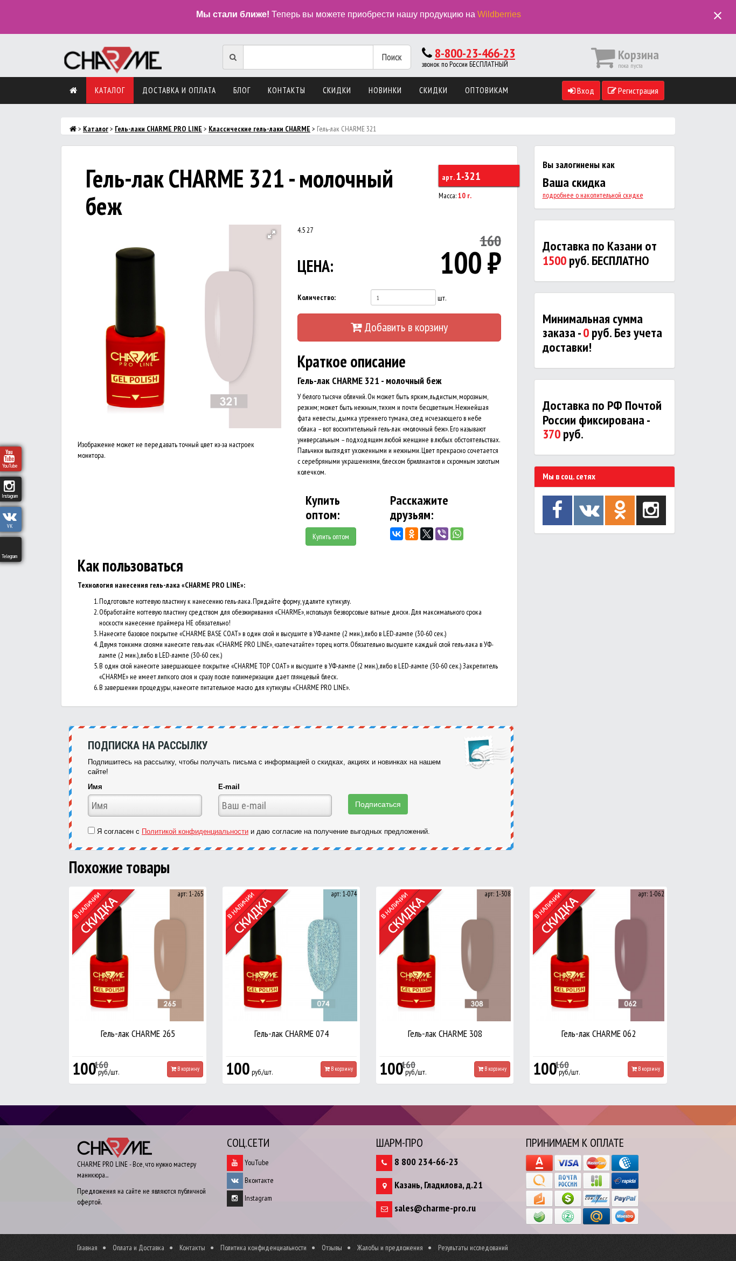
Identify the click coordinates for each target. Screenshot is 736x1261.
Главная (87, 1247)
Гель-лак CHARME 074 (291, 1033)
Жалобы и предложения (390, 1247)
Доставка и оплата (179, 90)
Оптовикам (487, 90)
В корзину (187, 1068)
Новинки (385, 90)
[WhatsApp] (456, 533)
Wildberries (499, 14)
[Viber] (441, 533)
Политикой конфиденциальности (195, 831)
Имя (95, 787)
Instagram (257, 1198)
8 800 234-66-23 (426, 1161)
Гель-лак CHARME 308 (445, 1033)
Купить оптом (331, 536)
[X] (426, 533)
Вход (584, 90)
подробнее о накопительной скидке (593, 195)
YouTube (256, 1162)
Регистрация (637, 90)
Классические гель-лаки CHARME (259, 129)
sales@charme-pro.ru (435, 1208)
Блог (242, 90)
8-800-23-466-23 (475, 53)
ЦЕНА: (315, 265)
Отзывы (332, 1247)
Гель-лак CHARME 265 (138, 1033)
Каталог (110, 90)
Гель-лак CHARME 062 (598, 1033)
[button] (271, 234)
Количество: (316, 297)
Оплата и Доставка (138, 1247)
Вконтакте (258, 1180)
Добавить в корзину (405, 327)
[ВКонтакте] (396, 533)
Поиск (392, 57)
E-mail (229, 787)
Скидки (337, 90)
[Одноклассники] (411, 533)
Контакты (286, 90)
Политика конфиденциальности (263, 1247)
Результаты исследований (473, 1247)
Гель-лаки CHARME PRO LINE (158, 129)
